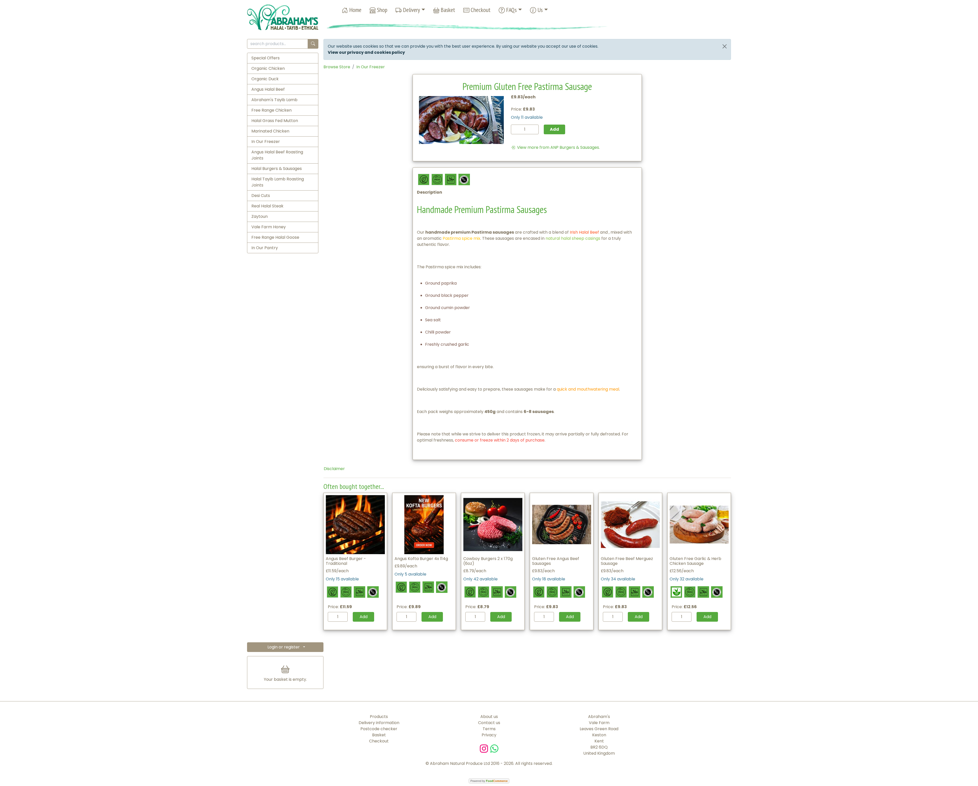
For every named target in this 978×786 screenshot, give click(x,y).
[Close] (724, 46)
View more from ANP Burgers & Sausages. (557, 147)
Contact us (489, 723)
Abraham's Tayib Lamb (274, 100)
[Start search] (313, 44)
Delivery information (379, 723)
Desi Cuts (260, 195)
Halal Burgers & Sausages (276, 168)
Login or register (283, 647)
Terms (489, 729)
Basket (447, 10)
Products (379, 717)
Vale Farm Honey (268, 227)
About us (489, 717)
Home (354, 10)
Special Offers (265, 58)
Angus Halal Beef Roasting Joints (277, 155)
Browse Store (336, 67)
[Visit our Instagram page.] (485, 748)
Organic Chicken (268, 68)
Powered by (489, 780)
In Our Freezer (265, 141)
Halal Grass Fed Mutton (274, 121)
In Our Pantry (264, 248)
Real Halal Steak (267, 206)
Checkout (480, 10)
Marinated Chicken (270, 131)
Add (364, 617)
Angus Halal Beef (268, 89)
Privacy (489, 735)
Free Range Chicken (271, 110)
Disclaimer (334, 469)
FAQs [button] (511, 10)
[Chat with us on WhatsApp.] (494, 748)
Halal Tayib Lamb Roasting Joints (277, 182)
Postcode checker (378, 729)
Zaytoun (259, 216)
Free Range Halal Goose (275, 237)
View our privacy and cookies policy (366, 52)
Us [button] (539, 10)
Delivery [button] (411, 10)
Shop (381, 10)
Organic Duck (265, 79)
